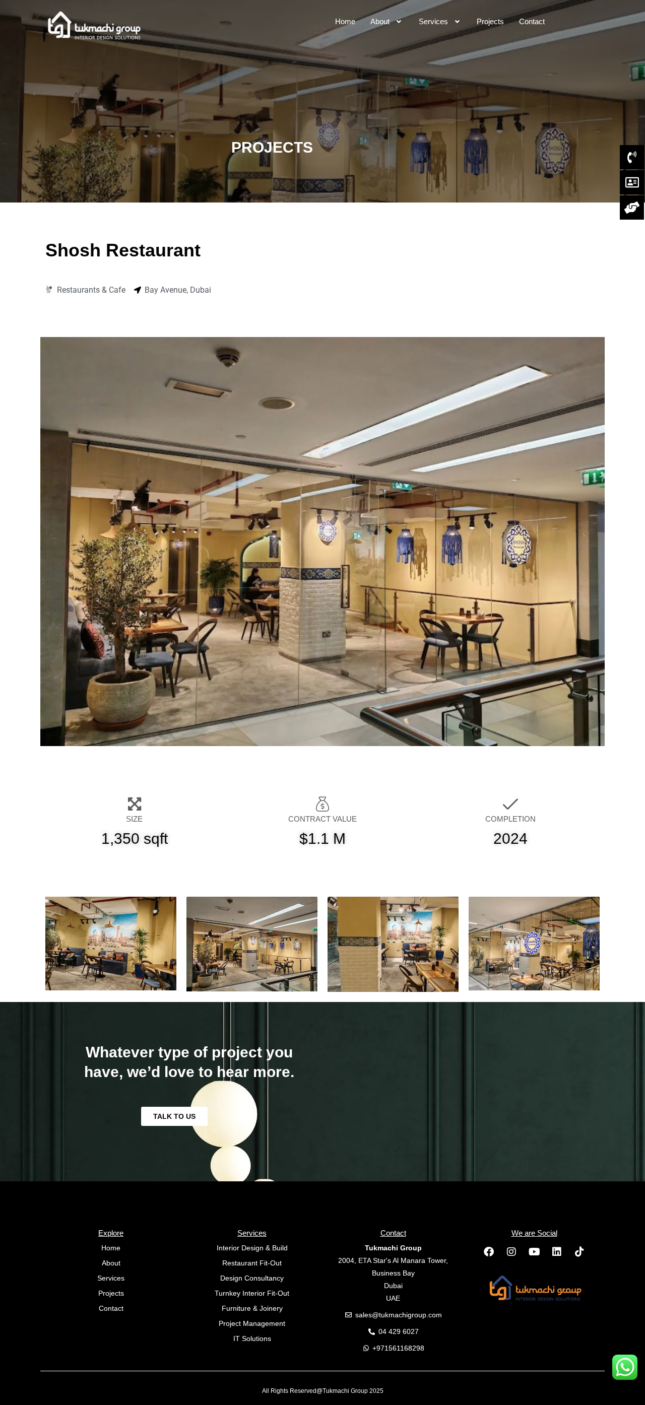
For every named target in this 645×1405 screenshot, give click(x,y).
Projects (490, 21)
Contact (532, 21)
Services (433, 21)
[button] (387, 21)
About (380, 21)
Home (345, 21)
